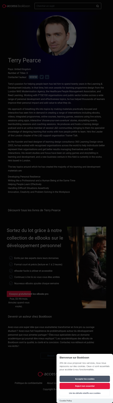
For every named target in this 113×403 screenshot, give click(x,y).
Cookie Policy (66, 401)
